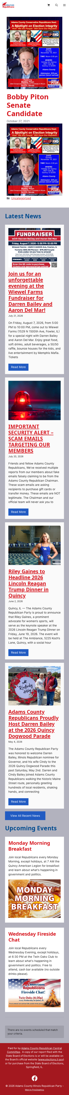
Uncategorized (21, 198)
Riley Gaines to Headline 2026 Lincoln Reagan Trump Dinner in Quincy (28, 583)
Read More (18, 367)
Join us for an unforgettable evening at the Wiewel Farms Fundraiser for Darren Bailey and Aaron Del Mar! (30, 291)
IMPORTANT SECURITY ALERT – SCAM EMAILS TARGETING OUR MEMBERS (30, 438)
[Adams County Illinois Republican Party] (8, 5)
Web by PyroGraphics (34, 1090)
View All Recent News (25, 815)
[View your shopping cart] (49, 5)
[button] (56, 5)
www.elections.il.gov (51, 1059)
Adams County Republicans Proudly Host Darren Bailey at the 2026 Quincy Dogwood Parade (33, 723)
